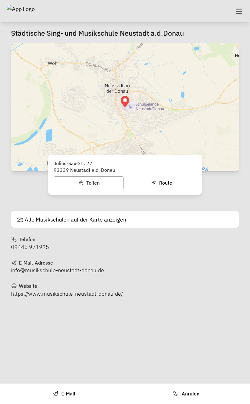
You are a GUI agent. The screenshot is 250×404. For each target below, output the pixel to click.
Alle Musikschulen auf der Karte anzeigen (75, 219)
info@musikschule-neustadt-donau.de (57, 270)
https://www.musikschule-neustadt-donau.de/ (67, 293)
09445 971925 (30, 247)
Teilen (92, 183)
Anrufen (189, 394)
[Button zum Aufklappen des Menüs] (239, 11)
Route (165, 183)
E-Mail (67, 394)
